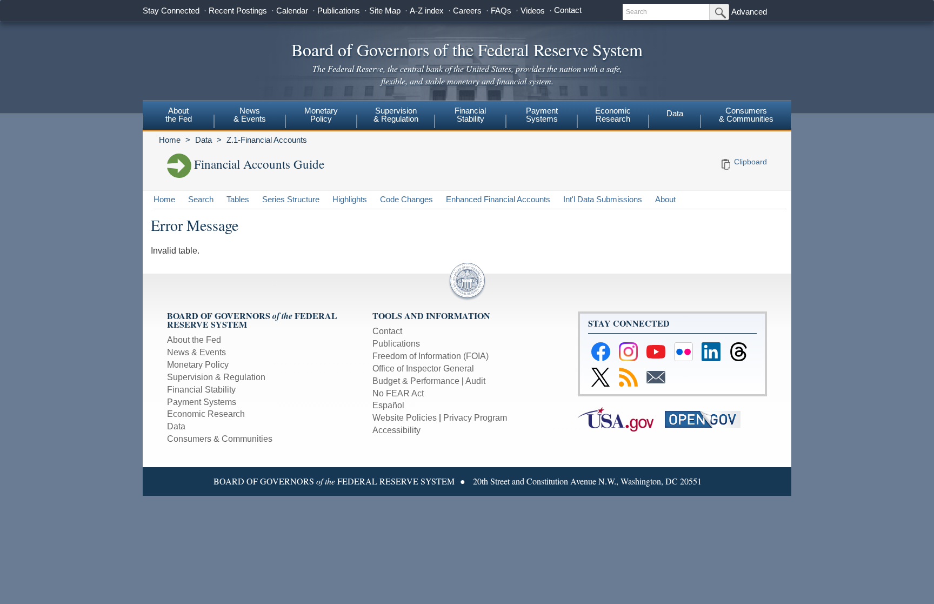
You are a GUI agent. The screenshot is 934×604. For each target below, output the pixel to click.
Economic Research (206, 414)
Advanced (749, 11)
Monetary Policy (198, 364)
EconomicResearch (613, 114)
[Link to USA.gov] (621, 418)
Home (170, 139)
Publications (338, 10)
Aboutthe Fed (178, 114)
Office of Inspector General (423, 368)
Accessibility (396, 430)
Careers (467, 10)
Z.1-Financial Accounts (266, 139)
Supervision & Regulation (216, 377)
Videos (533, 10)
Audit (475, 381)
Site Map (385, 10)
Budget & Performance (415, 381)
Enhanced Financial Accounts (498, 199)
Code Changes (406, 199)
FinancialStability (470, 114)
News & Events (196, 352)
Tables (237, 199)
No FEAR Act (398, 393)
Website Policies (404, 417)
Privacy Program (475, 417)
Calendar (292, 10)
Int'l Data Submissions (602, 199)
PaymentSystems (542, 114)
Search (201, 199)
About (665, 199)
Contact (568, 10)
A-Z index (427, 10)
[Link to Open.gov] (707, 418)
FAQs (501, 10)
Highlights (349, 199)
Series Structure (290, 199)
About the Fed (194, 339)
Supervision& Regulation (395, 114)
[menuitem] (178, 116)
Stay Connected (171, 10)
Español (388, 405)
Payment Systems (201, 402)
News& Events (250, 114)
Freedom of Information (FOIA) (430, 356)
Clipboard (750, 161)
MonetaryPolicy (321, 114)
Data (674, 113)
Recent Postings (238, 10)
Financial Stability (201, 389)
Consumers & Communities (746, 114)
